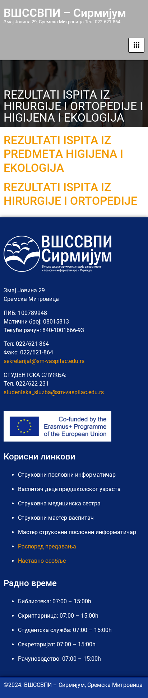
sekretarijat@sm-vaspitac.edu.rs (44, 361)
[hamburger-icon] (136, 45)
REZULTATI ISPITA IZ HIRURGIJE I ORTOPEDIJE (70, 194)
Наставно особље (42, 560)
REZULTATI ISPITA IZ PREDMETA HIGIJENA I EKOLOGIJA (63, 154)
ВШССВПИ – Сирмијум (65, 13)
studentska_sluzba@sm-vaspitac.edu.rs (54, 392)
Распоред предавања (47, 546)
